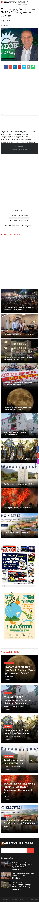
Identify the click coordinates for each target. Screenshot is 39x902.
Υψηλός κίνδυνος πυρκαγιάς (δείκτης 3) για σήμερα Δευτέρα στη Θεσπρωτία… (18, 508)
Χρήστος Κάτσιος (27, 226)
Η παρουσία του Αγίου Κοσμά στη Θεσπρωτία (19, 459)
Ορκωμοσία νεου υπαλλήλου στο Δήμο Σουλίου (19, 334)
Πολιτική (13, 215)
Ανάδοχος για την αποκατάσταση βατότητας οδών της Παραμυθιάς (18, 433)
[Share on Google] (10, 67)
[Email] (28, 67)
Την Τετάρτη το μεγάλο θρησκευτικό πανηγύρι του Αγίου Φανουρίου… (22, 864)
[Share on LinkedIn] (15, 67)
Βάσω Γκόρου (23, 215)
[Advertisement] (19, 94)
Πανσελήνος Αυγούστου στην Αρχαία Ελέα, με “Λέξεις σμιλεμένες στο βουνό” (19, 408)
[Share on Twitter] (24, 67)
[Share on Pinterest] (19, 67)
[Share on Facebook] (6, 67)
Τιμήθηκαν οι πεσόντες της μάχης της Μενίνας (19, 484)
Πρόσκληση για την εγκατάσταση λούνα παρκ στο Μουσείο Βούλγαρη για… (18, 358)
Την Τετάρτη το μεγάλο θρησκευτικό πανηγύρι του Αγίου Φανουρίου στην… (19, 308)
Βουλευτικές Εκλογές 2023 (19, 220)
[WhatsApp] (33, 67)
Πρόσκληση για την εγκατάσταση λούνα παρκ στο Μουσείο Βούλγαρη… (21, 884)
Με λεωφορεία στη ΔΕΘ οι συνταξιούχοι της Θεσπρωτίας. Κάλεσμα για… (18, 383)
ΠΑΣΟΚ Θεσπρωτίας (12, 226)
